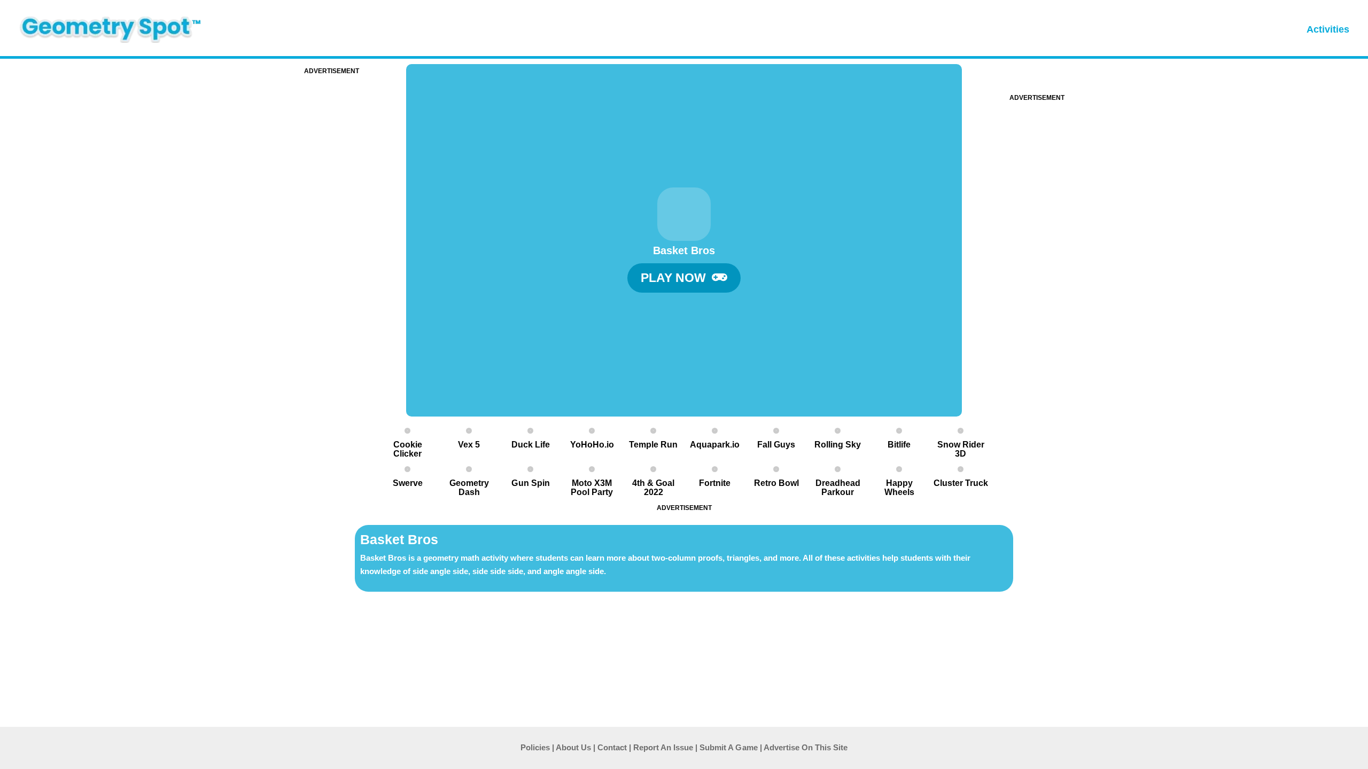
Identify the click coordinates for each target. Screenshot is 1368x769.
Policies (535, 747)
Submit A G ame (728, 747)
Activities (1328, 29)
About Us (573, 747)
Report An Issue (663, 747)
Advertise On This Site (806, 747)
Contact (612, 747)
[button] (684, 278)
